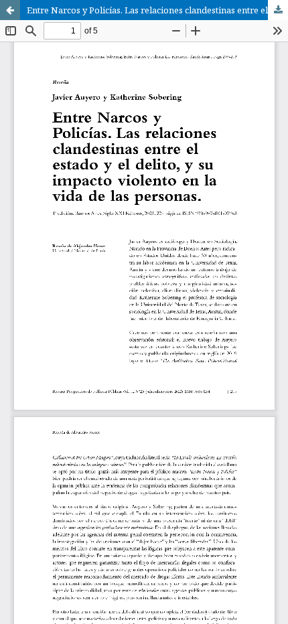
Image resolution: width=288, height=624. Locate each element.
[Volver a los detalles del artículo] (10, 10)
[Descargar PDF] (278, 10)
